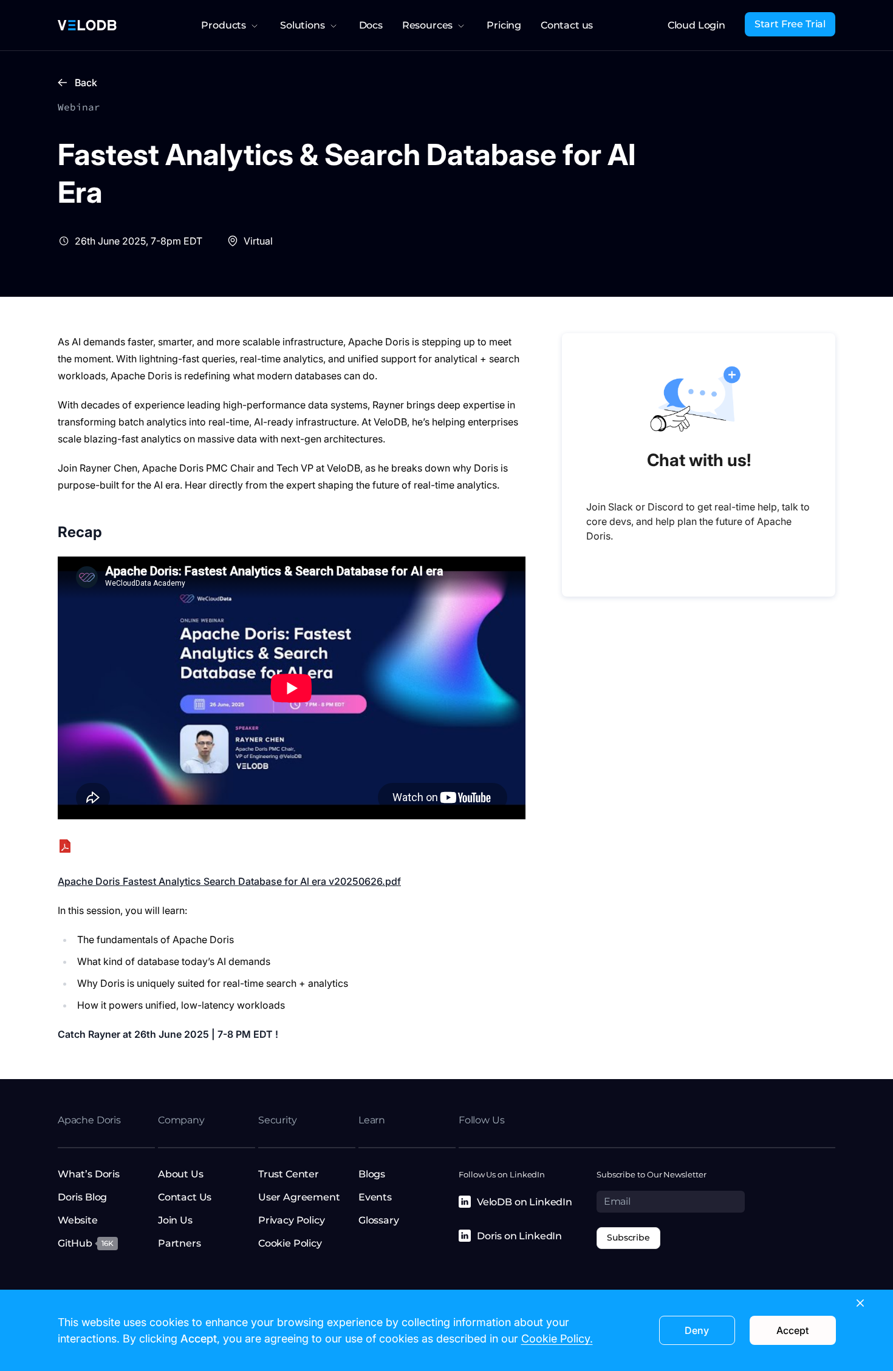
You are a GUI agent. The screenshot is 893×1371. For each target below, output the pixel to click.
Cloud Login (696, 25)
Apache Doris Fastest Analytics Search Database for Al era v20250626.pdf (229, 881)
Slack (620, 507)
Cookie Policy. (557, 1338)
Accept (792, 1330)
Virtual (258, 241)
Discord (665, 507)
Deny (697, 1330)
